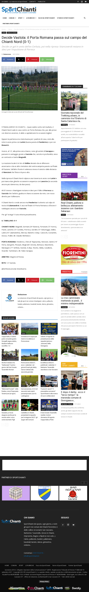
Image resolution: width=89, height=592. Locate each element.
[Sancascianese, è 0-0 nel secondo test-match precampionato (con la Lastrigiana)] (29, 381)
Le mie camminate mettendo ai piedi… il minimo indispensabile (72, 301)
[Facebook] (78, 1)
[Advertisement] (30, 119)
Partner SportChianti (11, 23)
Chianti (43, 386)
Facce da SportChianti (46, 18)
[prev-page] (3, 424)
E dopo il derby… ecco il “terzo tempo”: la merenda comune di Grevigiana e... (73, 396)
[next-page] (6, 424)
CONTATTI (32, 1)
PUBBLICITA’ (41, 1)
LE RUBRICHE (30, 18)
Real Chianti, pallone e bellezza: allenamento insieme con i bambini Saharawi (72, 207)
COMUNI (11, 18)
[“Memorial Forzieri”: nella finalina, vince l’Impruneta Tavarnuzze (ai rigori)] (10, 381)
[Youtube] (85, 1)
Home (4, 29)
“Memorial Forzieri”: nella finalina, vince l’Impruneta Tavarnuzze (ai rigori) (10, 391)
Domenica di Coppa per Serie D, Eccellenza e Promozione (29, 339)
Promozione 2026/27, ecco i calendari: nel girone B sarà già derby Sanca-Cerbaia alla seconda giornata (29, 367)
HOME (5, 18)
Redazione (7, 54)
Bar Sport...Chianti (67, 404)
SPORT (20, 18)
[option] (16, 494)
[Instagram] (82, 1)
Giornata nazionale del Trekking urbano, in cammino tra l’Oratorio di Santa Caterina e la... (73, 117)
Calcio (10, 29)
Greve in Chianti (12, 32)
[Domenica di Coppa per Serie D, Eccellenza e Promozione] (29, 329)
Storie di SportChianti (65, 18)
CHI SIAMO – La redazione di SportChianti (14, 1)
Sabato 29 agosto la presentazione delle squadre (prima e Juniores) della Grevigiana (47, 341)
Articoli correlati (8, 318)
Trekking (64, 125)
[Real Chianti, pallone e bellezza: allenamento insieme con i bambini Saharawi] (74, 190)
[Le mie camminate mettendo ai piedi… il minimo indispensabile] (74, 286)
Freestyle (84, 272)
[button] (84, 18)
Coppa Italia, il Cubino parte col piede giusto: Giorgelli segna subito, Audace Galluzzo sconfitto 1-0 (9, 341)
